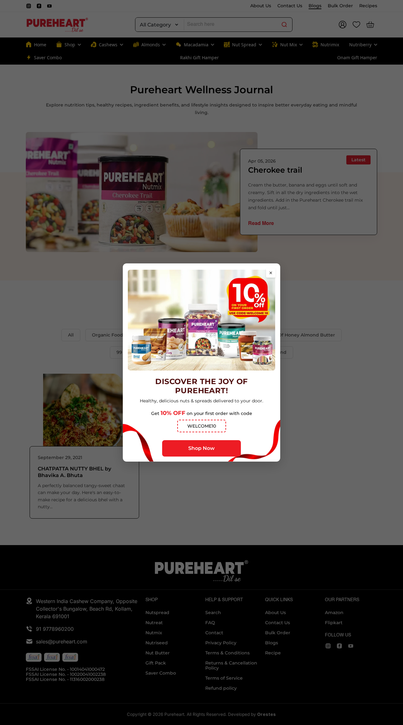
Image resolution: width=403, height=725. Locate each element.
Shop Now (201, 448)
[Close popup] (270, 273)
